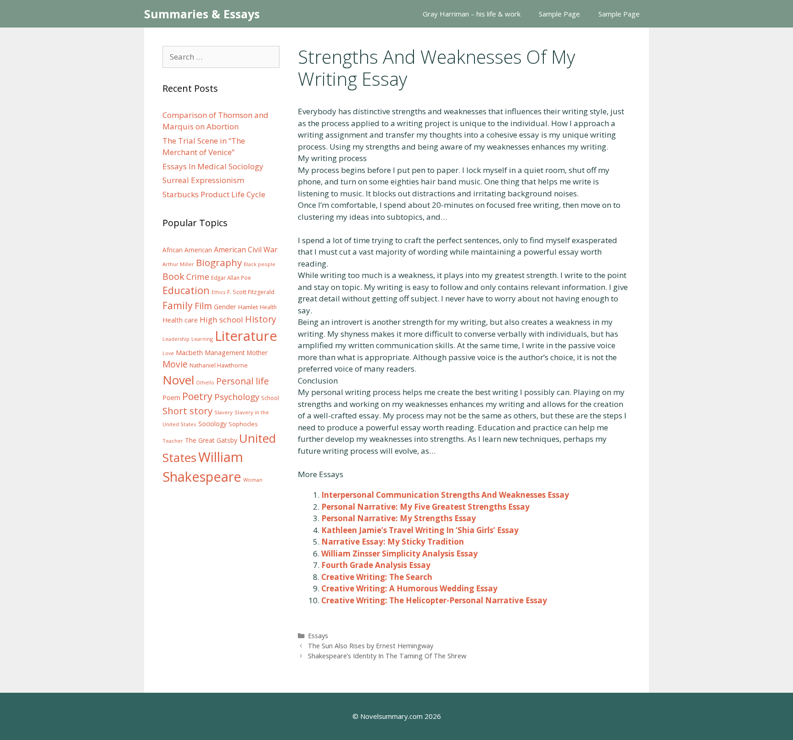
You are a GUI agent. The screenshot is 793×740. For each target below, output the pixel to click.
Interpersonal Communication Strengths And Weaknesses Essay (445, 495)
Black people (259, 264)
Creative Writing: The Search (376, 577)
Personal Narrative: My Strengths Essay (398, 518)
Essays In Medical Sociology (212, 166)
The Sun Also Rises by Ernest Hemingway (370, 645)
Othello (205, 382)
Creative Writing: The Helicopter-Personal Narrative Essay (434, 600)
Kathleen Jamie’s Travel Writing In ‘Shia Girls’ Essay (420, 530)
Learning (202, 338)
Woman (252, 479)
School (270, 398)
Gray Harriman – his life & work (471, 13)
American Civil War (246, 250)
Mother (257, 353)
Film (203, 306)
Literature (246, 336)
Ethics (218, 292)
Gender (225, 306)
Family (177, 305)
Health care (180, 320)
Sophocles (243, 424)
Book (173, 276)
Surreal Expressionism (203, 180)
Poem (171, 397)
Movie (175, 364)
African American (187, 250)
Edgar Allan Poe (231, 277)
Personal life (242, 381)
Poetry (197, 396)
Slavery (223, 412)
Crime (197, 276)
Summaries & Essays (202, 14)
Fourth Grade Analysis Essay (375, 565)
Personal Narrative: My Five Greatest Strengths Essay (425, 506)
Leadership (176, 339)
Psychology (236, 397)
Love (168, 353)
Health (268, 307)
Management (225, 352)
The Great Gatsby (211, 440)
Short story (187, 410)
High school (221, 319)
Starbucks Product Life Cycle (213, 194)
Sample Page (559, 13)
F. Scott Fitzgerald (250, 292)
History (260, 319)
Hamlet (248, 307)
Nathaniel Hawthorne (219, 365)
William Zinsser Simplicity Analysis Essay (399, 553)
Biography (219, 262)
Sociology (212, 424)
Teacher (172, 440)
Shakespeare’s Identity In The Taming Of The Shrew (387, 655)
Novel (178, 380)
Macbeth (189, 352)
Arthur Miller (178, 264)
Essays (318, 635)
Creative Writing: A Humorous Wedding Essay (409, 588)
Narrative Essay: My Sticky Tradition (392, 541)
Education (186, 290)
